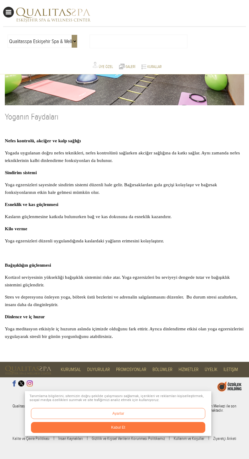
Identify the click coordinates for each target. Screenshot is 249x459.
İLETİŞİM (230, 370)
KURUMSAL (71, 370)
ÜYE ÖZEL (105, 66)
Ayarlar (118, 413)
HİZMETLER (189, 370)
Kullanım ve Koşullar (189, 438)
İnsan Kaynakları (70, 438)
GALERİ (129, 66)
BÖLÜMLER (162, 370)
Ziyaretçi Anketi (224, 438)
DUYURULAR (98, 370)
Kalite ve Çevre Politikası (30, 438)
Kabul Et (118, 427)
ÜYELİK (211, 370)
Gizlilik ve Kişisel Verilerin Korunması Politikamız (128, 438)
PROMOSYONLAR (131, 370)
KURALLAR (154, 66)
